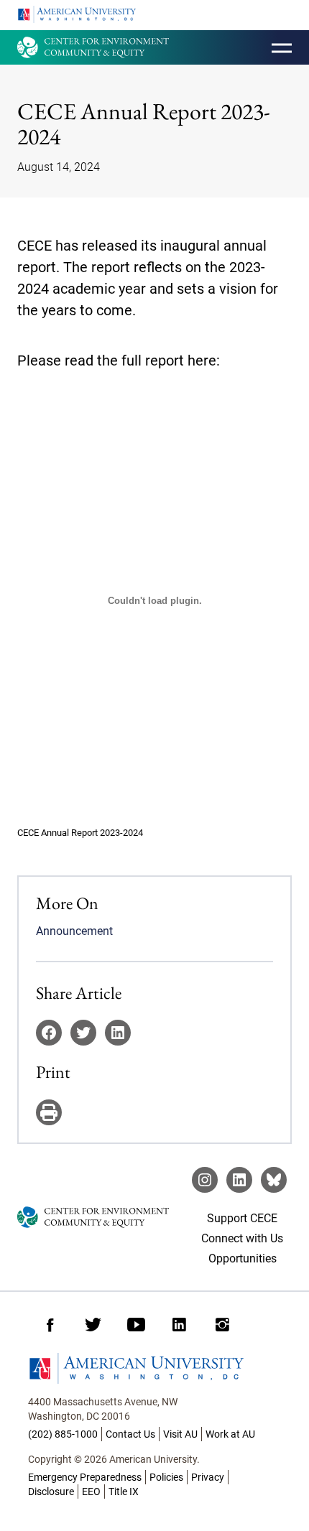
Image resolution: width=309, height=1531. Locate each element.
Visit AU (180, 1434)
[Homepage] (154, 1369)
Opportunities (242, 1258)
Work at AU (230, 1434)
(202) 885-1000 (63, 1434)
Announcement (74, 931)
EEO (91, 1491)
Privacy (207, 1477)
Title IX (124, 1491)
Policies (166, 1477)
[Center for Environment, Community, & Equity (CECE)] (93, 47)
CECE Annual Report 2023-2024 (80, 832)
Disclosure (51, 1491)
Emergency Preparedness (85, 1477)
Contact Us (130, 1434)
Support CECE (242, 1218)
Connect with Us (242, 1238)
